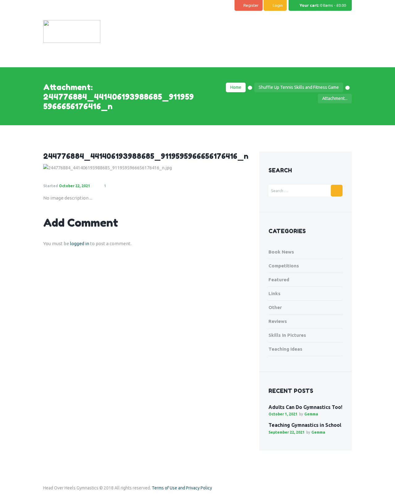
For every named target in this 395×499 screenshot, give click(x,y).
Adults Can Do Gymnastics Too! (305, 407)
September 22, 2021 (286, 432)
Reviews (277, 321)
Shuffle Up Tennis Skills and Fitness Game (299, 87)
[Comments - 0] (112, 186)
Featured (278, 279)
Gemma (311, 414)
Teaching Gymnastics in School (304, 425)
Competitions (283, 265)
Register (251, 5)
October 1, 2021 (282, 414)
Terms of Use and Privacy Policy (182, 487)
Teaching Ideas (285, 349)
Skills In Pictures (287, 335)
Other (275, 307)
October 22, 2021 (74, 186)
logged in (79, 243)
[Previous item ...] (95, 167)
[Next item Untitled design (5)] (198, 167)
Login (278, 5)
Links (274, 293)
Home (235, 87)
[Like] (120, 186)
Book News (281, 251)
